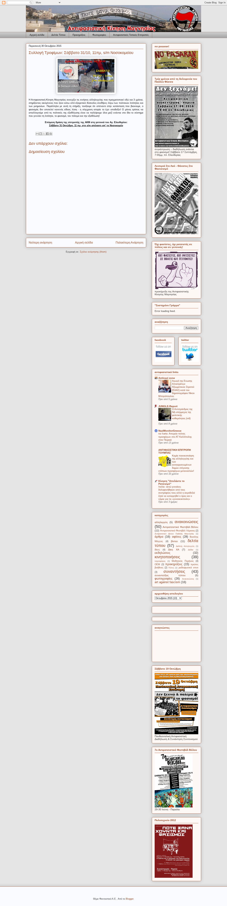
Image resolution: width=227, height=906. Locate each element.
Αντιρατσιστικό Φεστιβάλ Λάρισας (177, 530)
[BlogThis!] (40, 134)
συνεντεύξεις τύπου (170, 575)
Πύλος (171, 568)
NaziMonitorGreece (169, 430)
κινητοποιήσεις (167, 557)
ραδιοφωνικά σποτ (188, 567)
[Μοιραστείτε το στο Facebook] (47, 134)
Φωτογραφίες (99, 35)
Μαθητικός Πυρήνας (183, 561)
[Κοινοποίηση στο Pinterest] (50, 134)
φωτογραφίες (163, 578)
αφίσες (176, 536)
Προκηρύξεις (79, 35)
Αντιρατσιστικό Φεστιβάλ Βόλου (180, 527)
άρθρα (159, 536)
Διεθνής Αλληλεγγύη (185, 546)
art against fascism (167, 582)
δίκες (157, 549)
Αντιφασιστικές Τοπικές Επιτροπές (131, 35)
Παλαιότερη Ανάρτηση (129, 242)
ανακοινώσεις (186, 522)
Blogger (129, 898)
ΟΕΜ (157, 564)
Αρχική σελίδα (37, 35)
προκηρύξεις (173, 564)
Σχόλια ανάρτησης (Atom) (93, 251)
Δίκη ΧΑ (173, 549)
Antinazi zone (166, 378)
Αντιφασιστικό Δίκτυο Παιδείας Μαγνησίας (174, 534)
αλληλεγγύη (161, 522)
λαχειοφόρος (160, 561)
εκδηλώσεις (162, 553)
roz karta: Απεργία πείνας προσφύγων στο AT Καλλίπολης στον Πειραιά (175, 436)
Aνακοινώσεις (188, 579)
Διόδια (190, 550)
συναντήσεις (174, 571)
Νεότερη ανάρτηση (40, 242)
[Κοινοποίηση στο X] (44, 134)
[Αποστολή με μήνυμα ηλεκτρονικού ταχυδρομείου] (37, 134)
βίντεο (174, 541)
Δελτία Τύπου (58, 35)
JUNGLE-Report (168, 406)
